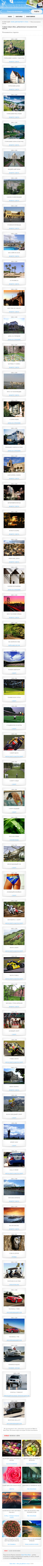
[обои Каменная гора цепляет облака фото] (11, 1500)
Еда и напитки (11, 1464)
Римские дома (14, 558)
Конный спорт (14, 1031)
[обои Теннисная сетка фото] (14, 694)
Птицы (14, 1257)
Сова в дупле (14, 1253)
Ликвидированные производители (16, 1396)
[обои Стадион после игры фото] (14, 722)
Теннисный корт (14, 669)
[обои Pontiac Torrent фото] (16, 1389)
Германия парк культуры (14, 141)
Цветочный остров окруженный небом (11, 1540)
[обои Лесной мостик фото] (14, 639)
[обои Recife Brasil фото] (14, 1222)
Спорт (14, 673)
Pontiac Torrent (16, 1392)
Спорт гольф (14, 781)
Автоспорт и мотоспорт (14, 756)
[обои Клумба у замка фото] (14, 361)
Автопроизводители (14, 1312)
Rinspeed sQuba (14, 1364)
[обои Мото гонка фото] (14, 972)
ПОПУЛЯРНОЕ (30, 16)
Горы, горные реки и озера (11, 1516)
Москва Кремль (14, 1198)
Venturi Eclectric (14, 1281)
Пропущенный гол (14, 864)
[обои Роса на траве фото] (14, 833)
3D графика (12, 1544)
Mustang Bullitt (14, 1420)
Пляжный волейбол (14, 892)
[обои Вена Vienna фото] (14, 1083)
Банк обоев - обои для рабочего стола (19, 1563)
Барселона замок (14, 475)
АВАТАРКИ (19, 16)
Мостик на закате (14, 308)
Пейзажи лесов (14, 645)
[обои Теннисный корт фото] (14, 666)
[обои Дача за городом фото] (14, 333)
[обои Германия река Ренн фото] (14, 110)
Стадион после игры (14, 725)
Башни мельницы (14, 586)
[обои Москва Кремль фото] (14, 1195)
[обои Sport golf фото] (14, 1139)
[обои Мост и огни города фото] (14, 611)
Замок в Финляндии (14, 197)
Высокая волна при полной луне (31, 1511)
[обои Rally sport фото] (14, 1167)
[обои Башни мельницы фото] (14, 583)
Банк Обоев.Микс (26, 1555)
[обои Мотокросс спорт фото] (14, 917)
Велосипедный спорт (14, 1114)
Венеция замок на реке (14, 447)
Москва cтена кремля (14, 1003)
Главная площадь (14, 225)
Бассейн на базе (14, 252)
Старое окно (14, 419)
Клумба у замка (14, 364)
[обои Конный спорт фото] (14, 1028)
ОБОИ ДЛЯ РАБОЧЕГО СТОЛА (19, 22)
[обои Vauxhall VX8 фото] (14, 1334)
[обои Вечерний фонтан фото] (14, 500)
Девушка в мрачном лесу (31, 1485)
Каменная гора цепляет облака (12, 1511)
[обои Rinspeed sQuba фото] (14, 1361)
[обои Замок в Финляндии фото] (14, 194)
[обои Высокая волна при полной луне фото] (31, 1500)
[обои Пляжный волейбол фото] (14, 889)
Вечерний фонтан (14, 503)
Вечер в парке (14, 530)
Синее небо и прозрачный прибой (32, 1540)
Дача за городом (14, 336)
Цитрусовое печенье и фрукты (31, 1459)
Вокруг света (14, 61)
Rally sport (14, 1170)
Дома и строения (14, 339)
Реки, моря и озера (31, 1544)
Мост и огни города (14, 614)
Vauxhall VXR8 (14, 1309)
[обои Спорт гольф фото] (14, 778)
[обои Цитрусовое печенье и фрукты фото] (31, 1448)
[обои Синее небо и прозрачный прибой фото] (31, 1528)
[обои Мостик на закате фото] (14, 305)
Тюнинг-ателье (14, 1368)
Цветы (11, 1489)
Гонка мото (14, 1059)
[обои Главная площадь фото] (14, 222)
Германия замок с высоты (14, 58)
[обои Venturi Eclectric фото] (14, 1278)
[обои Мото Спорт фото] (14, 944)
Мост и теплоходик (14, 391)
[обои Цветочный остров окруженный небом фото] (11, 1528)
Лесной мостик (14, 642)
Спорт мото (14, 753)
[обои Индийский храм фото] (14, 166)
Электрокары (14, 1284)
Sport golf (14, 1142)
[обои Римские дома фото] (14, 555)
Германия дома (14, 86)
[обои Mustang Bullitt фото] (14, 1417)
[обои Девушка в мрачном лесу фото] (31, 1475)
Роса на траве (14, 836)
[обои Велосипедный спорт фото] (14, 1111)
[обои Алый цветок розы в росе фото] (11, 1475)
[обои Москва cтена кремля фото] (14, 1000)
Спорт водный (14, 808)
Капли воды (14, 840)
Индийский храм (14, 169)
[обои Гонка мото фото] (14, 1056)
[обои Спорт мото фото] (14, 750)
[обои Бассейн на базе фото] (14, 249)
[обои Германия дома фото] (14, 83)
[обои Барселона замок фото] (14, 472)
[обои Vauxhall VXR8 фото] (14, 1306)
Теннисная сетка (14, 697)
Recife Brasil (14, 1225)
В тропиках (14, 280)
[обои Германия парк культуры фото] (14, 138)
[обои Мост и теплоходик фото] (14, 388)
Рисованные (31, 1489)
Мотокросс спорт (14, 920)
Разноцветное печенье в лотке (12, 1459)
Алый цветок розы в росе (11, 1485)
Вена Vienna (14, 1086)
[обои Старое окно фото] (14, 416)
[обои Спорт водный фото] (14, 805)
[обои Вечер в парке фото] (14, 527)
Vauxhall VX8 (14, 1337)
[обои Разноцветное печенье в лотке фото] (11, 1448)
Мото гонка (14, 975)
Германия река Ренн (14, 114)
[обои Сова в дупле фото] (14, 1250)
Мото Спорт (14, 947)
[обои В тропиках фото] (14, 277)
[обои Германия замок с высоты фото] (14, 55)
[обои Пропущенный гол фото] (14, 861)
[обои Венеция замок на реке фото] (14, 444)
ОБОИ (10, 16)
